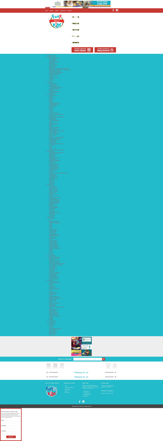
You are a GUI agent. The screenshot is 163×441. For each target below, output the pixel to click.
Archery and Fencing (53, 281)
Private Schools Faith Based (55, 71)
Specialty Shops (52, 275)
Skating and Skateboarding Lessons (56, 307)
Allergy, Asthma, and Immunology (56, 152)
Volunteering (51, 254)
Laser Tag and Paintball (54, 120)
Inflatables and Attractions (54, 202)
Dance (50, 227)
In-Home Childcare (53, 64)
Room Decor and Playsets (54, 272)
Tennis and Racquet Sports (54, 315)
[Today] (62, 366)
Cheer (50, 285)
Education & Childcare (51, 57)
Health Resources (50, 151)
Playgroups (51, 90)
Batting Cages (52, 97)
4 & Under (51, 219)
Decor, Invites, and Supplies (55, 197)
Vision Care (51, 182)
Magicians (51, 205)
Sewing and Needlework (54, 247)
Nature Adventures (53, 128)
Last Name (3, 431)
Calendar (51, 10)
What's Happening (50, 322)
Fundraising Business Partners (55, 87)
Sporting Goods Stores (54, 276)
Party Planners (52, 208)
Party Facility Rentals (53, 206)
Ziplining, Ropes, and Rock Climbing (56, 150)
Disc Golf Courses (53, 105)
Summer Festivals (53, 333)
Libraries (51, 122)
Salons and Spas (52, 134)
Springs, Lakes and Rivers (54, 138)
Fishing (50, 109)
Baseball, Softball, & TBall (54, 282)
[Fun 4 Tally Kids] (56, 21)
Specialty (51, 249)
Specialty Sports (52, 310)
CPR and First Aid (53, 161)
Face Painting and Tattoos (54, 199)
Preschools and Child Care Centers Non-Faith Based (60, 69)
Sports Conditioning (53, 312)
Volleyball (51, 318)
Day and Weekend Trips (54, 104)
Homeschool (51, 63)
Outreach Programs (53, 241)
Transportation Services (54, 77)
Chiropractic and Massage (54, 160)
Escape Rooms (52, 106)
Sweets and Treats (53, 277)
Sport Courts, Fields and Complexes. (56, 137)
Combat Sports (52, 286)
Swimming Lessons (53, 314)
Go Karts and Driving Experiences (56, 114)
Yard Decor (51, 216)
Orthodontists (52, 174)
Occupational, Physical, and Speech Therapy (58, 173)
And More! (85, 396)
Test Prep (51, 76)
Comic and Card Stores (54, 262)
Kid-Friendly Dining (53, 268)
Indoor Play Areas (53, 119)
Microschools (52, 67)
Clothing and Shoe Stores (54, 261)
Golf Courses (52, 115)
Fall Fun (51, 326)
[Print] (108, 366)
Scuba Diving (52, 304)
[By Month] (49, 366)
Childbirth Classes (53, 159)
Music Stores (52, 271)
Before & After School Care (54, 58)
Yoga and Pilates (52, 321)
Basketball (51, 284)
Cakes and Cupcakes (53, 189)
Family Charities (52, 85)
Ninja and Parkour (53, 299)
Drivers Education (52, 230)
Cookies (51, 196)
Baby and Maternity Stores (54, 257)
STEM (50, 250)
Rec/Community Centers (54, 133)
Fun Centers (51, 111)
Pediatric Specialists (53, 176)
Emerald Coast (85, 7)
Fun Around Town (50, 94)
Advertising (62, 10)
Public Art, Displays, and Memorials (56, 131)
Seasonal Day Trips (53, 331)
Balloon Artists (52, 188)
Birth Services (52, 156)
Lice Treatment (52, 170)
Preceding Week (53, 372)
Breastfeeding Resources (54, 157)
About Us (67, 390)
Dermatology (52, 162)
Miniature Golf (52, 124)
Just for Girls (51, 236)
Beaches (51, 99)
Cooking (51, 225)
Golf (50, 290)
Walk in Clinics (52, 183)
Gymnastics (51, 291)
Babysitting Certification (54, 221)
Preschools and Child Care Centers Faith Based (59, 68)
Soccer (50, 308)
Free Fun (51, 110)
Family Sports (52, 287)
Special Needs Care (53, 179)
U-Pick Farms (52, 335)
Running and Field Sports (54, 303)
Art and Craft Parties (53, 187)
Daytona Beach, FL (87, 394)
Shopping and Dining (51, 256)
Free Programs (52, 233)
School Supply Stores (53, 273)
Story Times (51, 252)
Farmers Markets (52, 266)
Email (2, 420)
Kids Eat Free (52, 270)
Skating (50, 136)
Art (49, 220)
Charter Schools (52, 59)
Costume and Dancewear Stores (55, 264)
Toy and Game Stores (53, 278)
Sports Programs (50, 280)
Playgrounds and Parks (54, 129)
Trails (50, 147)
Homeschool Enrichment (54, 235)
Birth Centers (52, 155)
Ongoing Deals (52, 329)
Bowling (50, 100)
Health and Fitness (53, 292)
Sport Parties (52, 213)
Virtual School (52, 80)
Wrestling (51, 319)
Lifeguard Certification (53, 296)
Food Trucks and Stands (54, 201)
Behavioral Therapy (53, 154)
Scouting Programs (53, 245)
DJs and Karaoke (52, 198)
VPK (50, 81)
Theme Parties (52, 215)
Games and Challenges (54, 113)
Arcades (51, 96)
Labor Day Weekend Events (55, 328)
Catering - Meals (52, 192)
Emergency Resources (54, 83)
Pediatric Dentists (52, 175)
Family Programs (52, 231)
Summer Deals (52, 332)
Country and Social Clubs (54, 103)
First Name (3, 425)
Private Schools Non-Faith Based (56, 72)
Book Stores (51, 259)
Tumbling (51, 317)
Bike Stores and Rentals (54, 258)
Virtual (50, 253)
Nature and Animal (53, 240)
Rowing (50, 301)
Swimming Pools (52, 141)
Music (50, 239)
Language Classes (53, 238)
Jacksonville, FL (86, 391)
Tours (50, 146)
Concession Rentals (53, 194)
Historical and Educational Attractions (56, 117)
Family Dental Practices (54, 166)
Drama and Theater (53, 229)
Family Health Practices (54, 168)
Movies (50, 125)
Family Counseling (53, 165)
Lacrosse (51, 295)
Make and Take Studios (54, 123)
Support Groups (52, 92)
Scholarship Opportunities (54, 73)
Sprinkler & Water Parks (54, 139)
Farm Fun (51, 327)
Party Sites (51, 210)
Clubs (50, 224)
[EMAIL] (115, 366)
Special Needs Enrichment (54, 248)
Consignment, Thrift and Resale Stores (57, 263)
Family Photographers (53, 86)
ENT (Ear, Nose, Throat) (54, 164)
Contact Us (67, 392)
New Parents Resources (54, 89)
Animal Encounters (53, 95)
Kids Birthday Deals (53, 203)
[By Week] (55, 366)
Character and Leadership (54, 222)
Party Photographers (53, 207)
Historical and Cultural (53, 234)
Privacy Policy (67, 389)
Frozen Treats (52, 267)
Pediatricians (52, 178)
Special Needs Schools (54, 74)
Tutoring (51, 78)
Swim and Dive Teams (53, 313)
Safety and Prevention (53, 244)
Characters (51, 193)
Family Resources (50, 82)
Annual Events (52, 323)
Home (46, 10)
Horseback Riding (52, 294)
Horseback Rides (52, 118)
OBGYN (50, 171)
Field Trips (51, 108)
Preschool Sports (52, 300)
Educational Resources (54, 62)
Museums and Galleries (54, 127)
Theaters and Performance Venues (56, 143)
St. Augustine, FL (86, 392)
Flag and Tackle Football (54, 289)
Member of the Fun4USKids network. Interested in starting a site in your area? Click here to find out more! (90, 387)
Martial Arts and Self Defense (55, 298)
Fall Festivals (52, 324)
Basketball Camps (53, 55)
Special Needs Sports (53, 309)
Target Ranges (52, 142)
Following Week (109, 372)
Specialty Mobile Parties (54, 212)
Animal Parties (52, 185)
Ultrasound (51, 180)
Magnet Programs (53, 66)
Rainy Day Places (52, 132)
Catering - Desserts (53, 190)
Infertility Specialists (53, 169)
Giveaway (69, 10)
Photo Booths (52, 211)
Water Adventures (53, 148)
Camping (51, 101)
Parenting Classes (53, 243)
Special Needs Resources (54, 91)
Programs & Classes (51, 217)
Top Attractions (52, 145)
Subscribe (11, 436)
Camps (48, 54)
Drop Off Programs (53, 60)
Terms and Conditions (69, 387)
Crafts (50, 226)
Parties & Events (50, 184)
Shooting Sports (52, 305)
